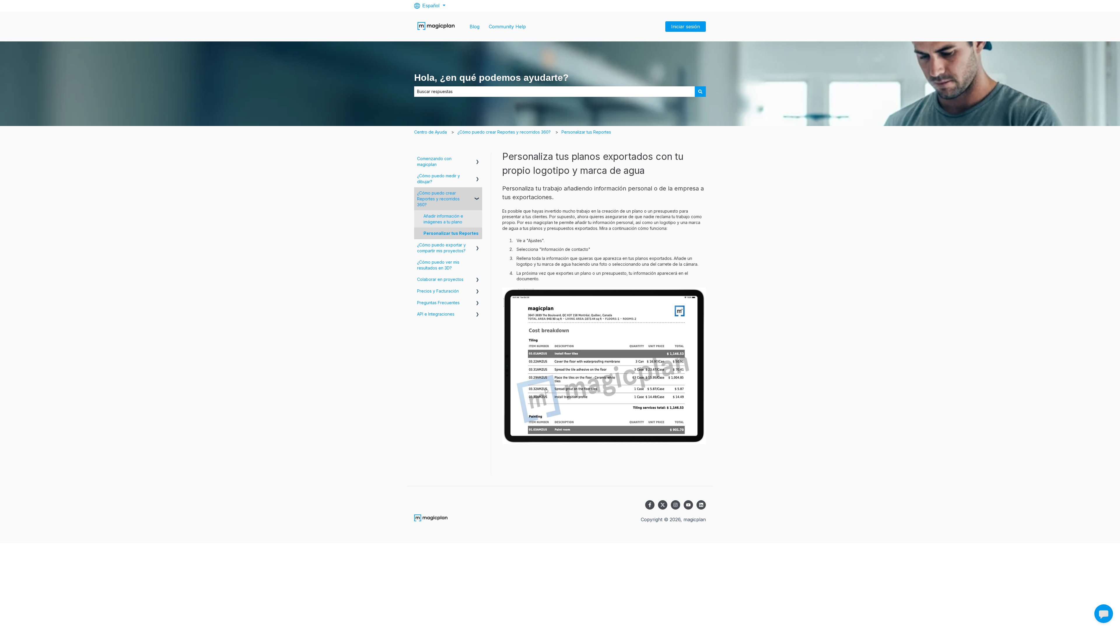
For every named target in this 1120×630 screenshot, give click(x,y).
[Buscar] (700, 91)
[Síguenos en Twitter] (662, 505)
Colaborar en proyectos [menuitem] (440, 279)
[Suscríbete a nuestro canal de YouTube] (688, 505)
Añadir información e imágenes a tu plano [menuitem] (443, 219)
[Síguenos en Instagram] (675, 505)
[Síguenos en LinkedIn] (701, 505)
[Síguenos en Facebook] (649, 505)
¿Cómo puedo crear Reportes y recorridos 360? (504, 132)
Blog (475, 26)
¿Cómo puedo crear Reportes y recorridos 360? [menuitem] (438, 198)
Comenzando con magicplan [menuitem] (434, 161)
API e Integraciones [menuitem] (435, 314)
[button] (477, 159)
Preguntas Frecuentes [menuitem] (438, 302)
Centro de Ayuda (430, 132)
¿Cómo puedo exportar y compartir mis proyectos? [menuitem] (441, 247)
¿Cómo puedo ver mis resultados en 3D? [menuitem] (438, 265)
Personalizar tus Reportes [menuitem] (451, 233)
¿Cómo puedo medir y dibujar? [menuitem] (438, 178)
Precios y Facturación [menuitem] (438, 290)
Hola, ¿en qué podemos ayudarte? (491, 77)
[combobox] (554, 91)
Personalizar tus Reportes (586, 132)
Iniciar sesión (685, 26)
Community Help (507, 26)
